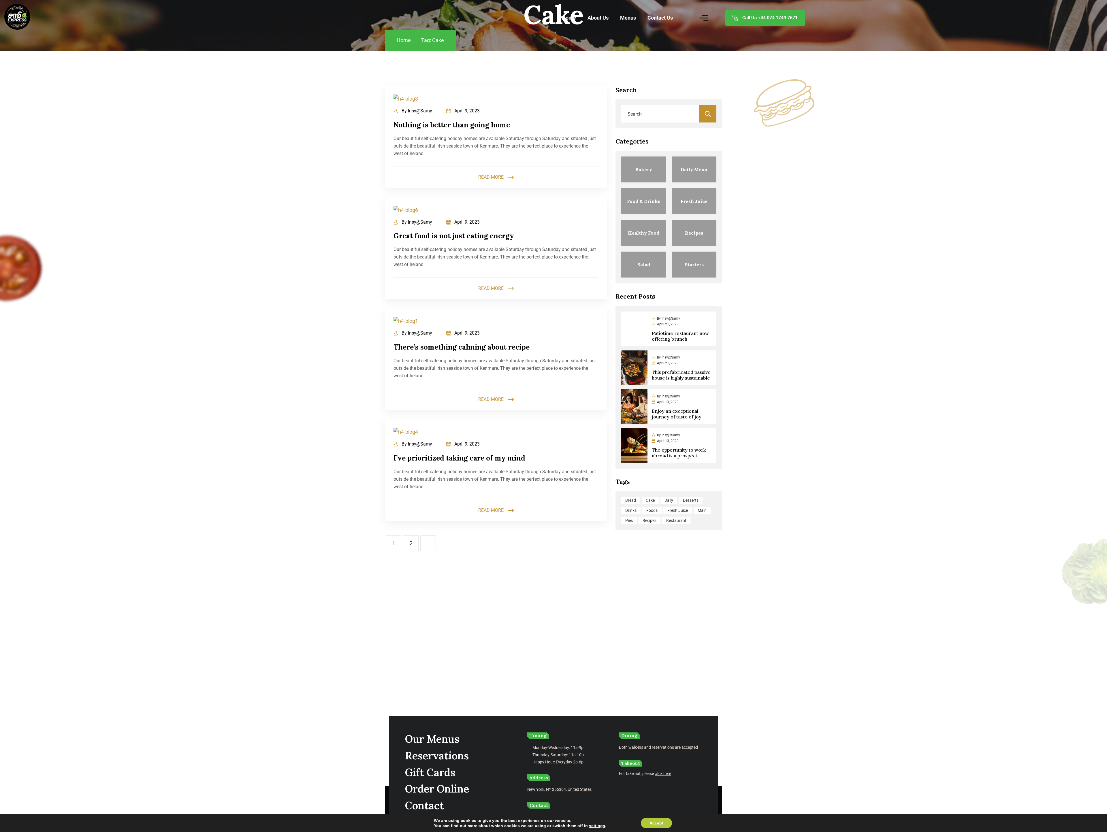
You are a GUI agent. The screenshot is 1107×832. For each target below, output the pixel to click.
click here (663, 773)
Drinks (631, 510)
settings (597, 825)
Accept (656, 823)
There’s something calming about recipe (462, 347)
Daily (668, 500)
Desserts (691, 500)
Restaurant (676, 520)
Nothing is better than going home (452, 124)
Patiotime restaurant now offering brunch (680, 336)
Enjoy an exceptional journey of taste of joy (676, 414)
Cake (650, 500)
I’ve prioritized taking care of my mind (459, 458)
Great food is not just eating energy (454, 235)
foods (652, 510)
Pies (629, 520)
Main (702, 510)
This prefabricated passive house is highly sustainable (681, 375)
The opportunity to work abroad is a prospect (679, 453)
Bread (630, 500)
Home (404, 40)
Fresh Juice (677, 510)
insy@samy (420, 111)
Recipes (649, 520)
